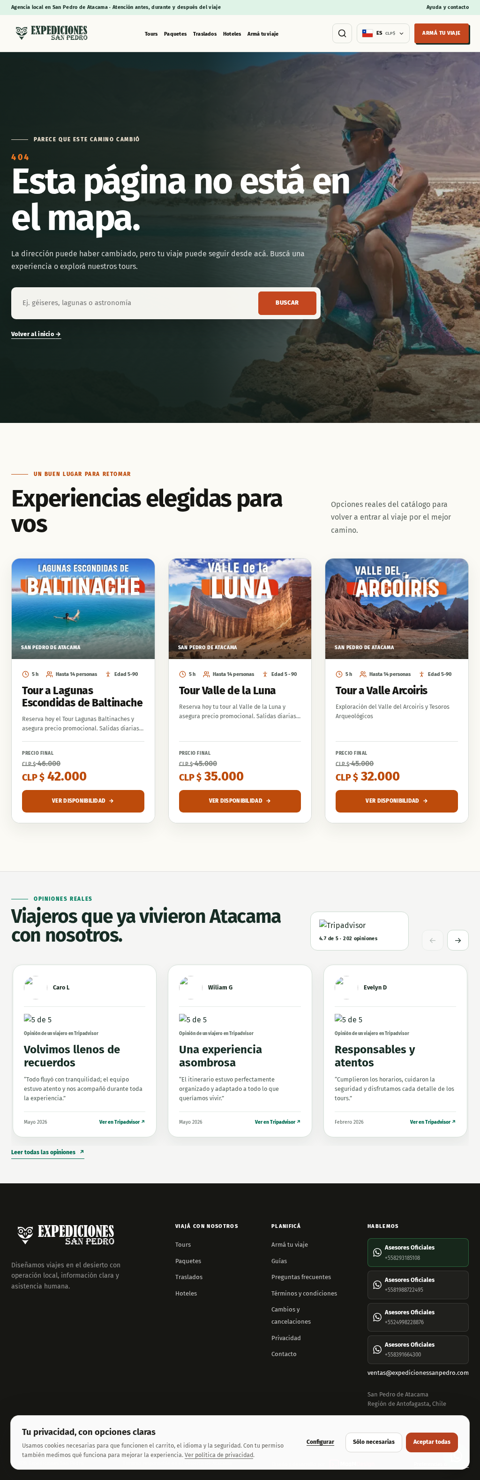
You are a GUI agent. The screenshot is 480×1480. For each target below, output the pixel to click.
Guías (279, 1261)
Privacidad (286, 1338)
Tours (151, 34)
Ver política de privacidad (219, 1454)
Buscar (287, 302)
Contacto (284, 1353)
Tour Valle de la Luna (227, 690)
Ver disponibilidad (83, 801)
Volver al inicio (36, 333)
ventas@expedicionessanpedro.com (418, 1372)
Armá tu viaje (263, 34)
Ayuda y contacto (448, 7)
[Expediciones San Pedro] (51, 33)
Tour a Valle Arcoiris (381, 690)
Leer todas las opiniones (47, 1152)
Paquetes (175, 34)
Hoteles (232, 34)
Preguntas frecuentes (301, 1277)
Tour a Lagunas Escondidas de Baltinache (82, 696)
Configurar (320, 1442)
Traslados (205, 34)
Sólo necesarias (374, 1442)
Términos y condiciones (304, 1293)
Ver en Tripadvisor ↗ (122, 1122)
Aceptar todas (431, 1442)
